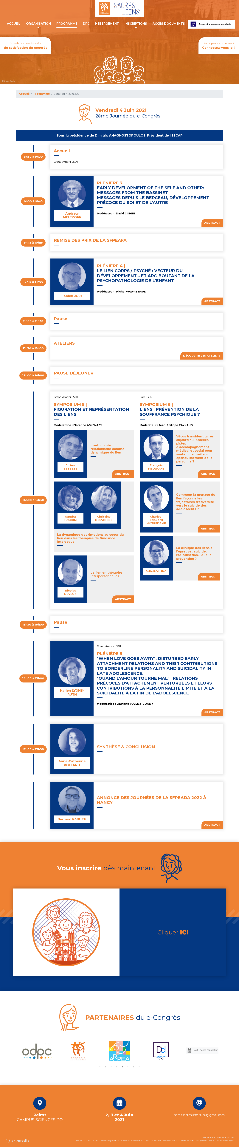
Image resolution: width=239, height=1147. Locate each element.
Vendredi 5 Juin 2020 (171, 1141)
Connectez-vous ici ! (218, 45)
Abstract (212, 223)
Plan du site (214, 1141)
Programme (41, 93)
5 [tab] (122, 1067)
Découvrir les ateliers (201, 355)
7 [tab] (133, 1067)
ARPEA (95, 1141)
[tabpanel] (36, 1051)
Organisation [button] (38, 23)
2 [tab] (105, 1067)
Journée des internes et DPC (132, 1141)
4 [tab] (117, 1067)
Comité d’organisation (109, 1141)
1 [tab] (100, 1067)
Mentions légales (227, 1141)
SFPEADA (87, 1141)
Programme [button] (66, 23)
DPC (86, 23)
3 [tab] (111, 1067)
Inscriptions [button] (136, 23)
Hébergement (107, 23)
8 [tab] (139, 1067)
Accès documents (169, 23)
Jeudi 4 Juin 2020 (153, 1141)
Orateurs (185, 1141)
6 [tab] (128, 1067)
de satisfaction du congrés (25, 45)
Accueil (14, 23)
